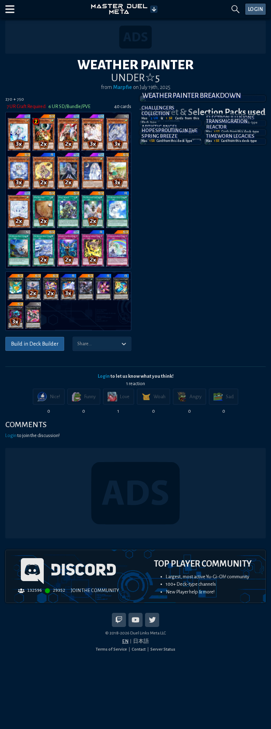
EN (125, 641)
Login (104, 376)
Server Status (162, 649)
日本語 (141, 641)
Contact (139, 649)
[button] (9, 9)
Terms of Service (111, 649)
